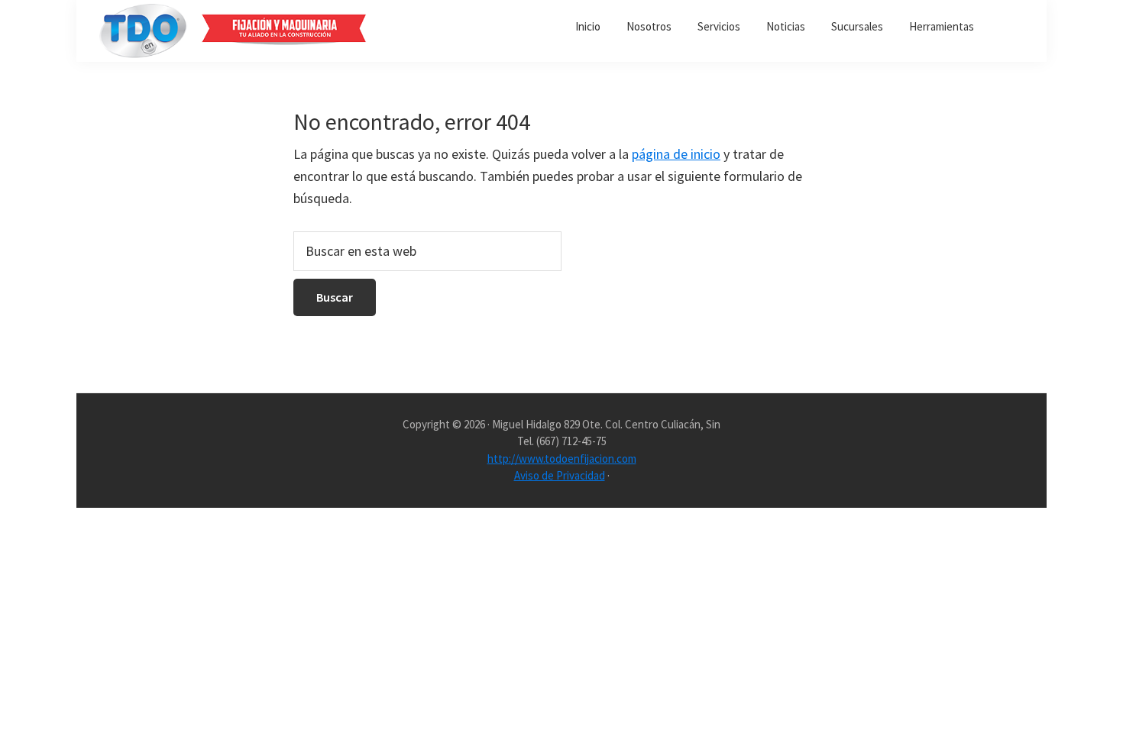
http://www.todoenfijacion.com (561, 458)
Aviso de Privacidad (559, 475)
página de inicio (676, 154)
